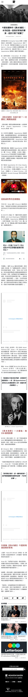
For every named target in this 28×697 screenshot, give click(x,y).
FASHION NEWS (14, 24)
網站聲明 (19, 681)
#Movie (16, 621)
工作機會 (13, 681)
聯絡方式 (7, 681)
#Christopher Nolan (10, 36)
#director (12, 639)
